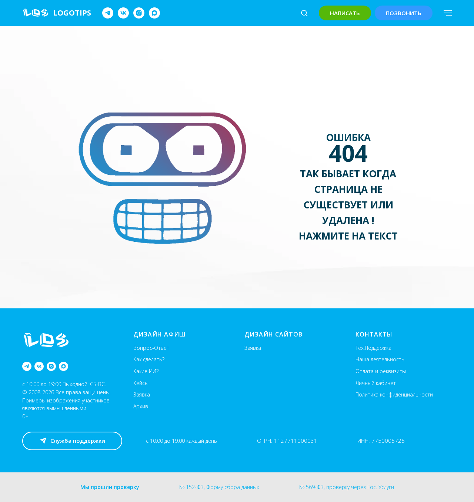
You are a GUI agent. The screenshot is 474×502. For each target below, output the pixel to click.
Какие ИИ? (145, 371)
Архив (140, 406)
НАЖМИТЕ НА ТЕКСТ (348, 235)
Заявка (141, 394)
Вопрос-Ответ (151, 347)
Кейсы (140, 382)
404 (348, 152)
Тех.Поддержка (373, 347)
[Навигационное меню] (448, 13)
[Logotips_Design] (107, 13)
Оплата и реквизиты (381, 371)
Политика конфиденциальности (394, 394)
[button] (304, 12)
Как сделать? (148, 359)
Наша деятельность (380, 359)
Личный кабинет (376, 382)
